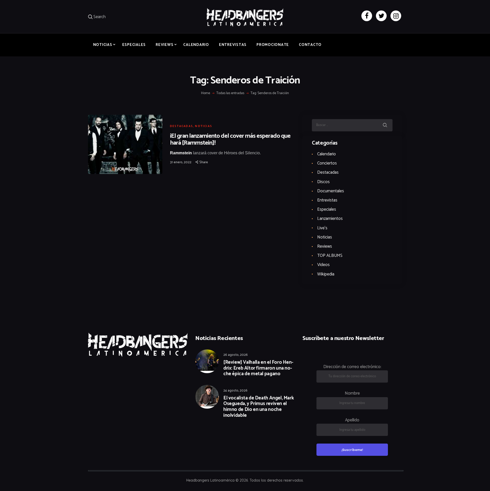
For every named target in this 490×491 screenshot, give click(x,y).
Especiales (326, 209)
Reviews (324, 246)
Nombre (352, 393)
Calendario (326, 154)
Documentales (330, 191)
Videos (323, 264)
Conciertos (327, 163)
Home (205, 93)
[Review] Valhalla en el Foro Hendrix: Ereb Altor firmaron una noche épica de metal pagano (258, 368)
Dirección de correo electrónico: (352, 366)
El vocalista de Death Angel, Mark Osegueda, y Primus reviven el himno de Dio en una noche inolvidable (258, 407)
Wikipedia (325, 274)
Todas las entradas (230, 93)
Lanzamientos (330, 218)
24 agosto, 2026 (235, 390)
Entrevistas (327, 200)
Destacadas (181, 126)
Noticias (203, 126)
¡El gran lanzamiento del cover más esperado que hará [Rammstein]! (230, 139)
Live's (322, 228)
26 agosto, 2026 (235, 355)
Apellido (352, 420)
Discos (323, 181)
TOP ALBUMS (329, 255)
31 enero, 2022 (180, 162)
